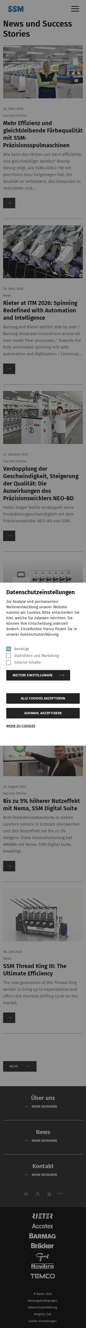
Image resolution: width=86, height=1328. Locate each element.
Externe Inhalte (27, 662)
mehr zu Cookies (20, 726)
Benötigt (21, 649)
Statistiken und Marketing (36, 655)
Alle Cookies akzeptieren (43, 698)
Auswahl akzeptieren (43, 713)
